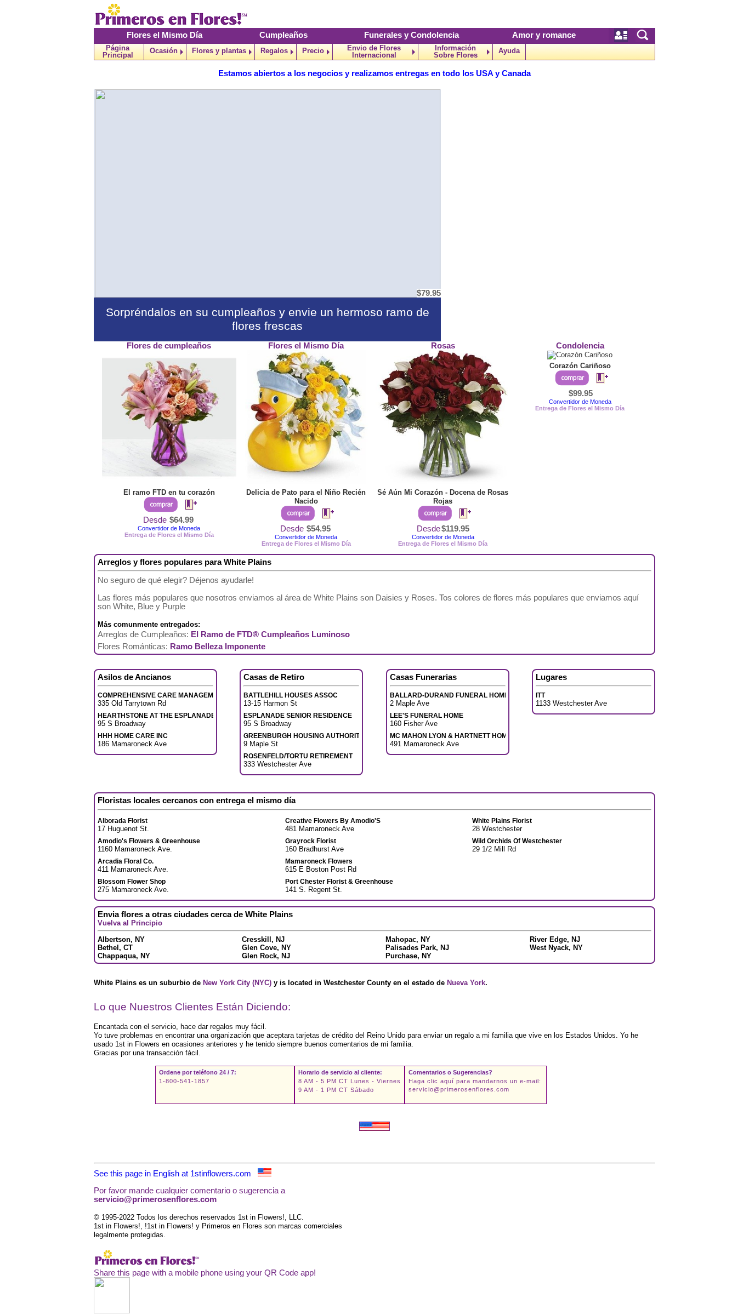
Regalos (274, 51)
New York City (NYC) (237, 983)
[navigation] (374, 51)
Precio (313, 51)
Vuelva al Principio (130, 923)
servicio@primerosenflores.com (458, 1089)
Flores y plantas (219, 51)
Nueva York (466, 983)
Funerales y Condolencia (411, 35)
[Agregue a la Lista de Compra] (186, 505)
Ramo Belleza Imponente (217, 646)
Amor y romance (544, 35)
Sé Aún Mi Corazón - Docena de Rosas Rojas (442, 496)
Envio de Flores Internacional (374, 51)
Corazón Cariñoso (580, 366)
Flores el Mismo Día (164, 35)
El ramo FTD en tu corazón (169, 492)
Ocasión (164, 51)
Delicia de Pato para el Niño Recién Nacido (306, 496)
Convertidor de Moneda (169, 528)
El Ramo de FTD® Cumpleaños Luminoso (270, 634)
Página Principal (118, 51)
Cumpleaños (283, 35)
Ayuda (509, 51)
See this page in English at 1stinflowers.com (176, 1173)
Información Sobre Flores (456, 51)
